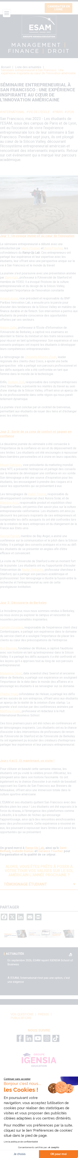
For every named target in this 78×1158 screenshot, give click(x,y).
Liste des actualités (28, 67)
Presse (43, 1014)
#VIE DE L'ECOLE (38, 112)
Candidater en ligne (58, 8)
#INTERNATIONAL (12, 112)
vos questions (22, 1014)
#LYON (69, 112)
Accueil (6, 67)
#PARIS (57, 112)
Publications (21, 1018)
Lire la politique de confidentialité (21, 1141)
